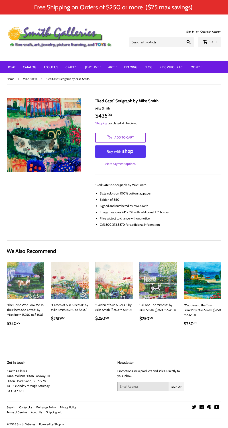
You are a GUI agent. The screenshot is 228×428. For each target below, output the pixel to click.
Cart (213, 42)
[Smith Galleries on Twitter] (194, 408)
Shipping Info (54, 412)
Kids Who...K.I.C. (171, 67)
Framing (130, 67)
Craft (70, 67)
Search (11, 407)
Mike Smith (30, 79)
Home (11, 67)
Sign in (190, 31)
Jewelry (91, 67)
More (195, 67)
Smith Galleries (26, 424)
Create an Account (210, 31)
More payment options (120, 164)
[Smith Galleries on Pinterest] (209, 408)
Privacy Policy (68, 407)
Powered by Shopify (51, 424)
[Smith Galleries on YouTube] (216, 408)
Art (111, 67)
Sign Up (176, 386)
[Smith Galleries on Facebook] (201, 408)
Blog (148, 67)
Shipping (101, 123)
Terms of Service (17, 412)
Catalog (29, 67)
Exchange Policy (46, 407)
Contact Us (25, 407)
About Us (50, 67)
